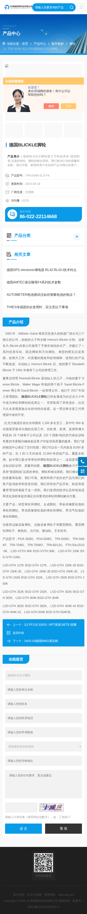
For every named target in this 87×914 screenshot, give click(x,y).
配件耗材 (58, 43)
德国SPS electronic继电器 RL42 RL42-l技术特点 (41, 270)
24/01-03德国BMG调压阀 (41, 641)
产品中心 (40, 43)
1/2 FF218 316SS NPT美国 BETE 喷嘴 (50, 624)
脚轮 (72, 43)
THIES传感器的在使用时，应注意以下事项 (37, 307)
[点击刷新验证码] (51, 807)
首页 (25, 43)
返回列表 (18, 632)
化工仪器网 (34, 894)
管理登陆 (49, 894)
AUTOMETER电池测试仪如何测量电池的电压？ (41, 294)
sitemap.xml (66, 894)
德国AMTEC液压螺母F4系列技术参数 (34, 282)
